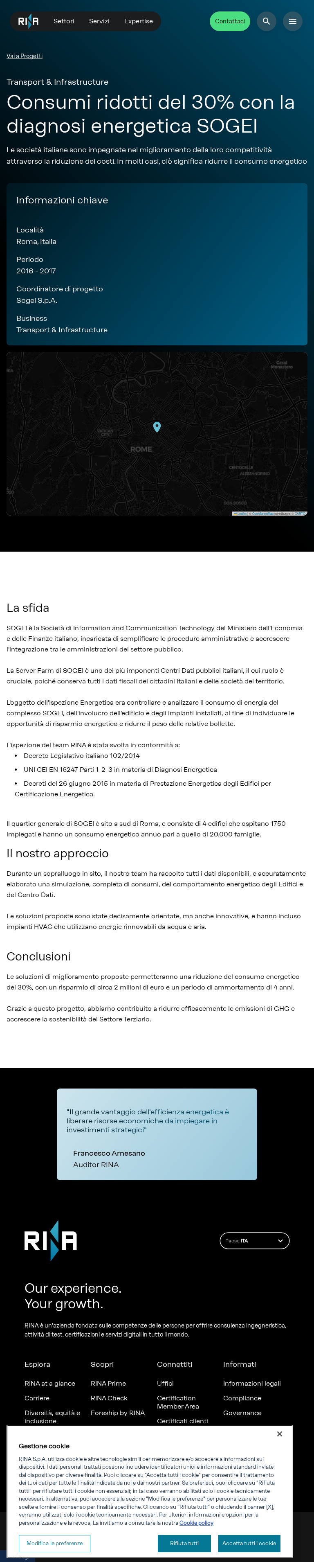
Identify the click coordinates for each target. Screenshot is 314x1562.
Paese (236, 1241)
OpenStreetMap (263, 513)
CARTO (300, 513)
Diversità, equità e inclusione (52, 1417)
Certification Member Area (178, 1402)
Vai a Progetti (25, 56)
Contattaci (230, 21)
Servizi (99, 21)
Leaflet (242, 513)
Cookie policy (196, 1523)
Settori (64, 21)
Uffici (165, 1383)
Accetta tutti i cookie (249, 1543)
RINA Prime (108, 1383)
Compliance (242, 1398)
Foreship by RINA (118, 1413)
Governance (242, 1413)
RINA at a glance (50, 1383)
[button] (157, 427)
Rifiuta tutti (184, 1543)
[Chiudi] (280, 1434)
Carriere (37, 1398)
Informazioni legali (252, 1383)
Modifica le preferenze (55, 1543)
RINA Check (109, 1398)
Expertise (138, 21)
